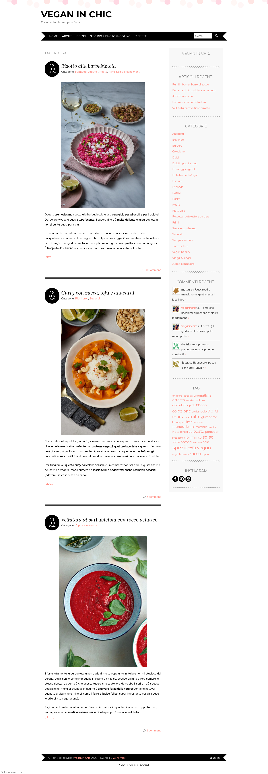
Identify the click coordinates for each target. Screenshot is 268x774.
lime (189, 421)
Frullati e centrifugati (185, 175)
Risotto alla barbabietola (88, 66)
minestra (212, 427)
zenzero (185, 454)
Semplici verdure (182, 240)
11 (52, 519)
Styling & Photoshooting (110, 36)
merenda (201, 427)
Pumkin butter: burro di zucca (190, 84)
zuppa (205, 454)
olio (191, 432)
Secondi (95, 298)
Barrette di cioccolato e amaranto (193, 90)
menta (192, 427)
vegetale (176, 454)
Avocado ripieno (182, 96)
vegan (204, 447)
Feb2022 (52, 524)
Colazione (178, 151)
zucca (195, 453)
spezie (180, 447)
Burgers (177, 145)
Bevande (178, 139)
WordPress (119, 757)
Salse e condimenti (128, 71)
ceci (204, 400)
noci (185, 431)
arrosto (178, 399)
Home (53, 36)
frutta (195, 416)
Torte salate (180, 246)
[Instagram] (188, 481)
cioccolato (179, 405)
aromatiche (202, 395)
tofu (192, 447)
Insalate (177, 181)
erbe (176, 416)
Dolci (175, 157)
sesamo (197, 442)
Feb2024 (52, 70)
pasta (198, 431)
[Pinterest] (182, 481)
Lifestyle (177, 187)
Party (176, 198)
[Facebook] (175, 481)
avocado (189, 400)
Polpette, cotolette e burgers (190, 216)
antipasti (188, 395)
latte (175, 422)
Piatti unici (81, 298)
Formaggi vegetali (86, 71)
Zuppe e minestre (86, 525)
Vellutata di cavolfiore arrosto (191, 108)
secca (176, 442)
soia (206, 442)
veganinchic (188, 307)
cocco (201, 404)
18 (52, 292)
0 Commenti (153, 270)
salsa (208, 437)
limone (198, 422)
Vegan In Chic (76, 14)
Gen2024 (52, 297)
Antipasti (178, 133)
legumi (181, 422)
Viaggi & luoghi (181, 258)
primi (191, 437)
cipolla (191, 405)
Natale (176, 193)
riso (199, 437)
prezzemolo (179, 437)
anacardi (177, 395)
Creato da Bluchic (215, 758)
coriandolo (199, 411)
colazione (181, 411)
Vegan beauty (181, 252)
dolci (212, 410)
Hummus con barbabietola (189, 102)
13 (52, 65)
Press (81, 36)
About (67, 36)
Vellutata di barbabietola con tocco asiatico (109, 519)
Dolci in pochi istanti (184, 163)
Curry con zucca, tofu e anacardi (97, 292)
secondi (186, 442)
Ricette (141, 36)
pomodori (212, 431)
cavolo (197, 400)
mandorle (180, 426)
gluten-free (209, 417)
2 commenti (153, 496)
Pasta (103, 71)
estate (185, 417)
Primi (111, 71)
